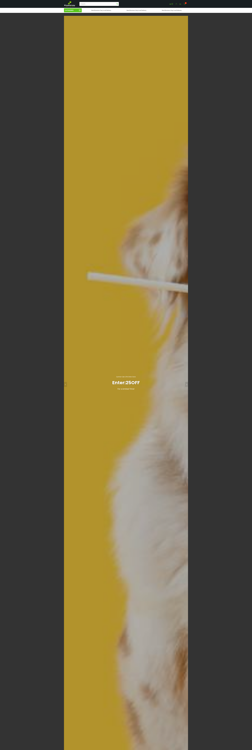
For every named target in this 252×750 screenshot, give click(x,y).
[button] (65, 384)
